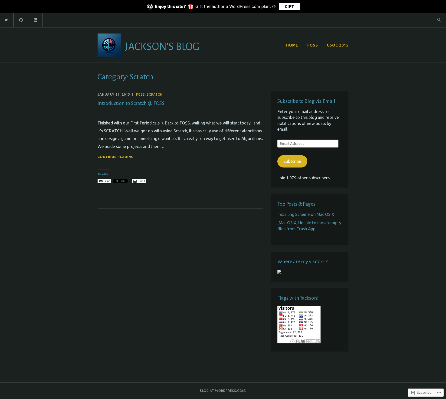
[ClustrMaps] (279, 272)
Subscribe (292, 161)
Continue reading (116, 157)
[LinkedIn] (36, 20)
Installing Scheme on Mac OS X (305, 214)
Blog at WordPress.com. (223, 390)
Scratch (154, 94)
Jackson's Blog (162, 46)
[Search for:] (439, 20)
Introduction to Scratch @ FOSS (131, 103)
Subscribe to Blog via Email (306, 101)
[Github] (21, 20)
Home (292, 45)
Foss (140, 94)
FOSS (312, 45)
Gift (289, 6)
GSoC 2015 (337, 45)
